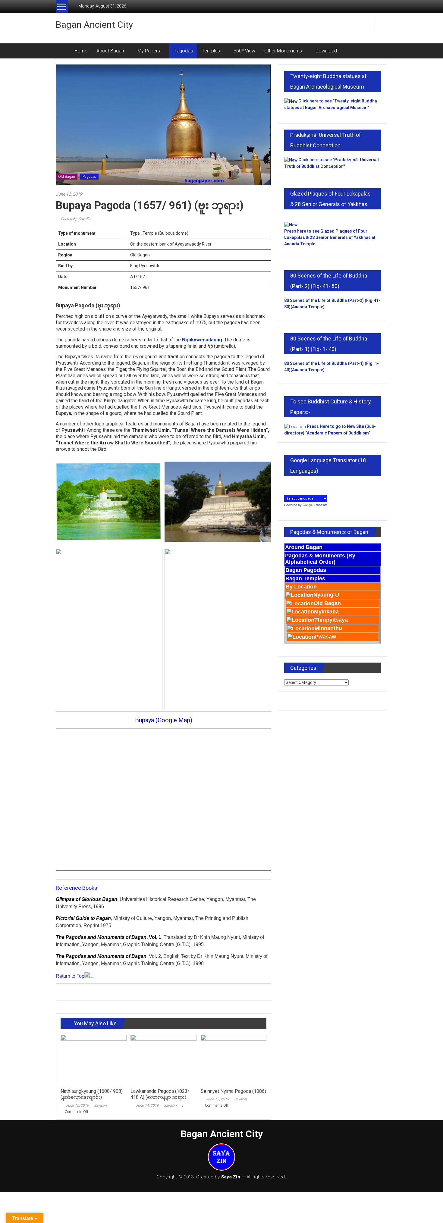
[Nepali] (320, 484)
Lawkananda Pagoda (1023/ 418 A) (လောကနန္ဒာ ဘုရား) (160, 1094)
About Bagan (110, 51)
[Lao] (307, 484)
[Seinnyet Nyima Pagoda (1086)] (233, 1059)
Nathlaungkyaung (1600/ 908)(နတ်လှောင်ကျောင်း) (92, 1094)
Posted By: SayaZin (75, 219)
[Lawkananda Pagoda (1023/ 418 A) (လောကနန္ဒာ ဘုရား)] (163, 1059)
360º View (244, 51)
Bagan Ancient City (94, 24)
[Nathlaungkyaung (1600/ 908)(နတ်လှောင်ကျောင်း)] (93, 1059)
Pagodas (183, 51)
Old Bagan (66, 176)
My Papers (148, 51)
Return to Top (70, 976)
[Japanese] (294, 484)
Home (80, 51)
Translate (321, 505)
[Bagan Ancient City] (63, 50)
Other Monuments (283, 51)
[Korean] (300, 484)
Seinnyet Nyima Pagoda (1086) (233, 1091)
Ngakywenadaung (202, 340)
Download (326, 51)
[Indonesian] (287, 484)
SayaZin (100, 1105)
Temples (211, 51)
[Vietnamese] (287, 491)
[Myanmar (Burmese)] (314, 484)
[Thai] (327, 484)
